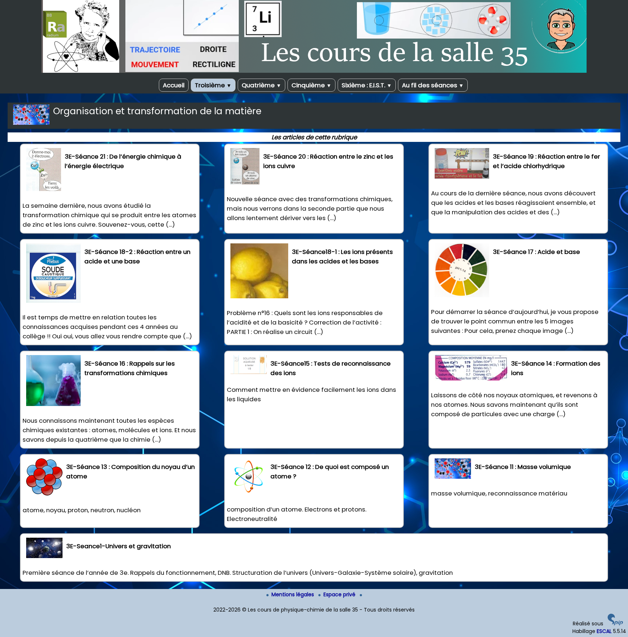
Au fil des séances (433, 85)
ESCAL (604, 631)
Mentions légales (293, 594)
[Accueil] (314, 71)
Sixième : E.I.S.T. (367, 85)
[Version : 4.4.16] (615, 623)
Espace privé (340, 594)
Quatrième (261, 85)
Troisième (213, 85)
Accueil (174, 85)
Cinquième (311, 85)
